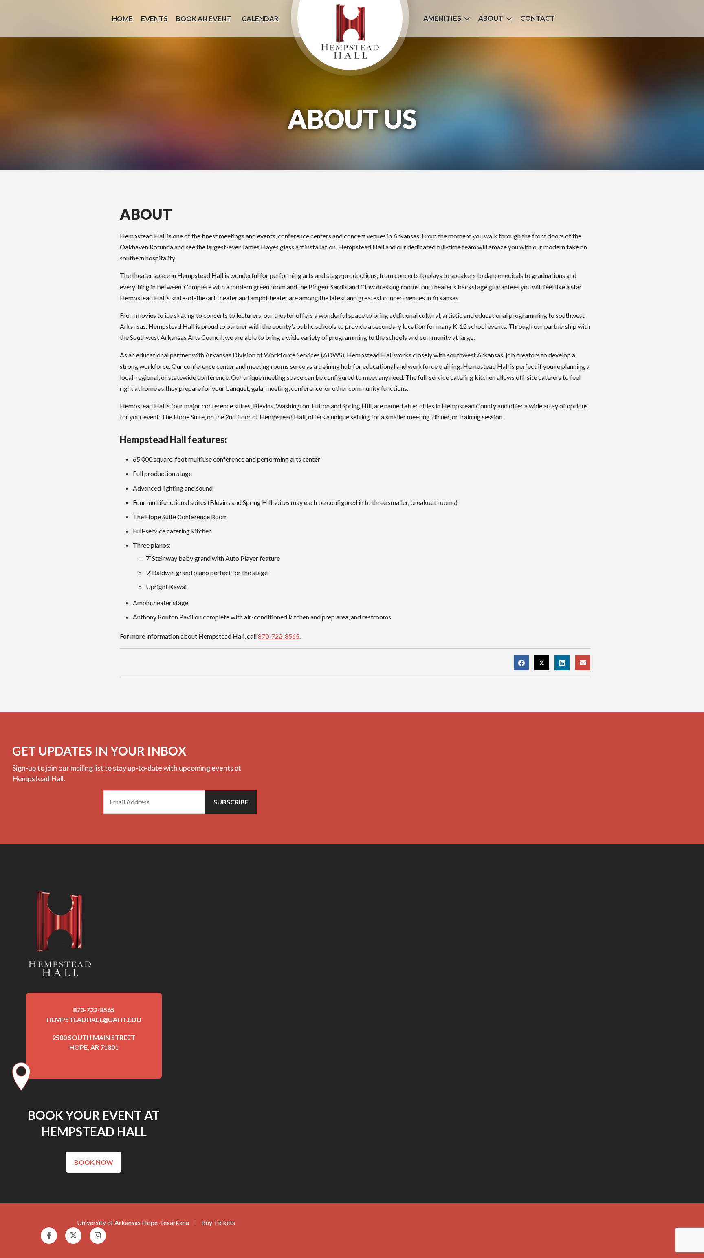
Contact (537, 18)
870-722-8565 (278, 636)
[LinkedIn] (562, 662)
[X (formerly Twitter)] (541, 662)
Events (154, 18)
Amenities (442, 18)
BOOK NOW (93, 1162)
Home (122, 18)
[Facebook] (521, 662)
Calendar (260, 18)
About (490, 18)
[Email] (582, 662)
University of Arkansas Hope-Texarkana (133, 1222)
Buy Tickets (218, 1222)
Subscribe (231, 802)
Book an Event (203, 18)
